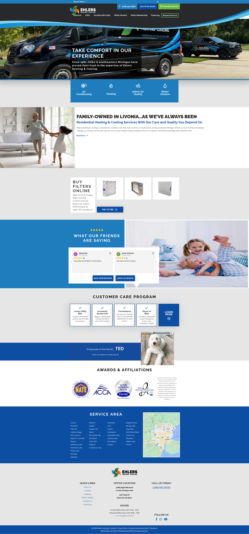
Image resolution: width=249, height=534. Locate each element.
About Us (87, 487)
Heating (87, 494)
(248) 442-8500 (128, 6)
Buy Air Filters (80, 2)
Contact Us (87, 501)
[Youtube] (165, 520)
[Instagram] (161, 520)
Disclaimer (153, 528)
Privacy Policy (122, 528)
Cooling (87, 491)
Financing (87, 505)
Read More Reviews (103, 278)
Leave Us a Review (125, 278)
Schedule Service (170, 6)
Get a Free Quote (147, 6)
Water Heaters (87, 498)
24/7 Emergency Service (124, 516)
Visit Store (108, 209)
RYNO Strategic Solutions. (138, 531)
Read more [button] (120, 270)
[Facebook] (157, 520)
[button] (155, 261)
